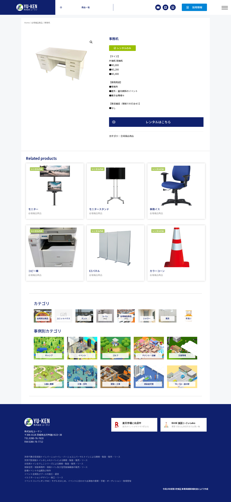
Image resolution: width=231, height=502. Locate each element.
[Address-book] (173, 7)
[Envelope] (158, 7)
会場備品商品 (37, 22)
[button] (84, 7)
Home (27, 22)
